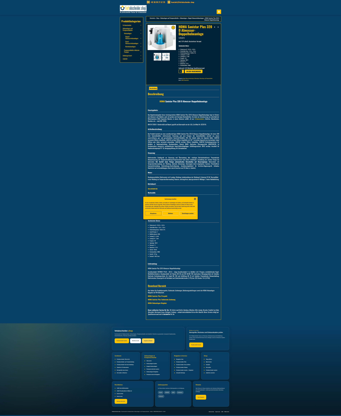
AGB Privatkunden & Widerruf (124, 391)
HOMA (162, 101)
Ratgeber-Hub (179, 359)
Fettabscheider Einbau (182, 367)
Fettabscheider (127, 25)
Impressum (180, 217)
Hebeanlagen (196, 78)
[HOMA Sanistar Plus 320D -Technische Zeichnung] (166, 56)
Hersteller (208, 367)
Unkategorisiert (127, 55)
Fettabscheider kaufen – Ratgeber (184, 370)
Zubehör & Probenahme (123, 367)
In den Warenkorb (193, 71)
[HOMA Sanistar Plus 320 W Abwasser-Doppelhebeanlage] (214, 26)
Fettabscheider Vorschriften (183, 364)
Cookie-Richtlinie (162, 217)
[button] (195, 199)
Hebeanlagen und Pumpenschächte (206, 78)
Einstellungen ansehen (187, 213)
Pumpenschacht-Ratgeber (153, 374)
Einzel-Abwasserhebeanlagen (131, 42)
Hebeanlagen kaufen (152, 363)
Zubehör (125, 59)
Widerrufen (226, 411)
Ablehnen (170, 213)
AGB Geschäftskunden (122, 388)
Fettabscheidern (199, 119)
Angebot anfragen (148, 340)
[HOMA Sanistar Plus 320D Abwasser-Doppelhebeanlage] (158, 56)
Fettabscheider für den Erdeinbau (125, 364)
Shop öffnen (209, 359)
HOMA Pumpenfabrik (185, 80)
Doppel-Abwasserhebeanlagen (188, 78)
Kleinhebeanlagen (130, 46)
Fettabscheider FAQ (181, 362)
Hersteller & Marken (122, 372)
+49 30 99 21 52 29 (157, 411)
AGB (222, 411)
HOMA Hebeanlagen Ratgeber (157, 303)
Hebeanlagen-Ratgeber (152, 371)
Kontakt (208, 364)
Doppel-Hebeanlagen (152, 366)
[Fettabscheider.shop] (136, 7)
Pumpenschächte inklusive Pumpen (131, 51)
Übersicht (149, 360)
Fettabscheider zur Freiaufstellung (125, 362)
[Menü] (219, 11)
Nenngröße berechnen (122, 370)
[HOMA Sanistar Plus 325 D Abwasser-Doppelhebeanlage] (218, 26)
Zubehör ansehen (210, 372)
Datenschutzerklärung (172, 217)
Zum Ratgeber (201, 397)
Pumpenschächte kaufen (153, 369)
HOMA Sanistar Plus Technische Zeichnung (161, 299)
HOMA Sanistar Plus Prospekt (157, 296)
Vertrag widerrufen (121, 401)
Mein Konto (209, 362)
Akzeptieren (153, 213)
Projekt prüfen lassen (196, 344)
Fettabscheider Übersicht (123, 359)
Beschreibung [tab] (153, 88)
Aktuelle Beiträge (180, 372)
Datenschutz (120, 393)
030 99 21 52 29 (135, 340)
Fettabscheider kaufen (122, 340)
